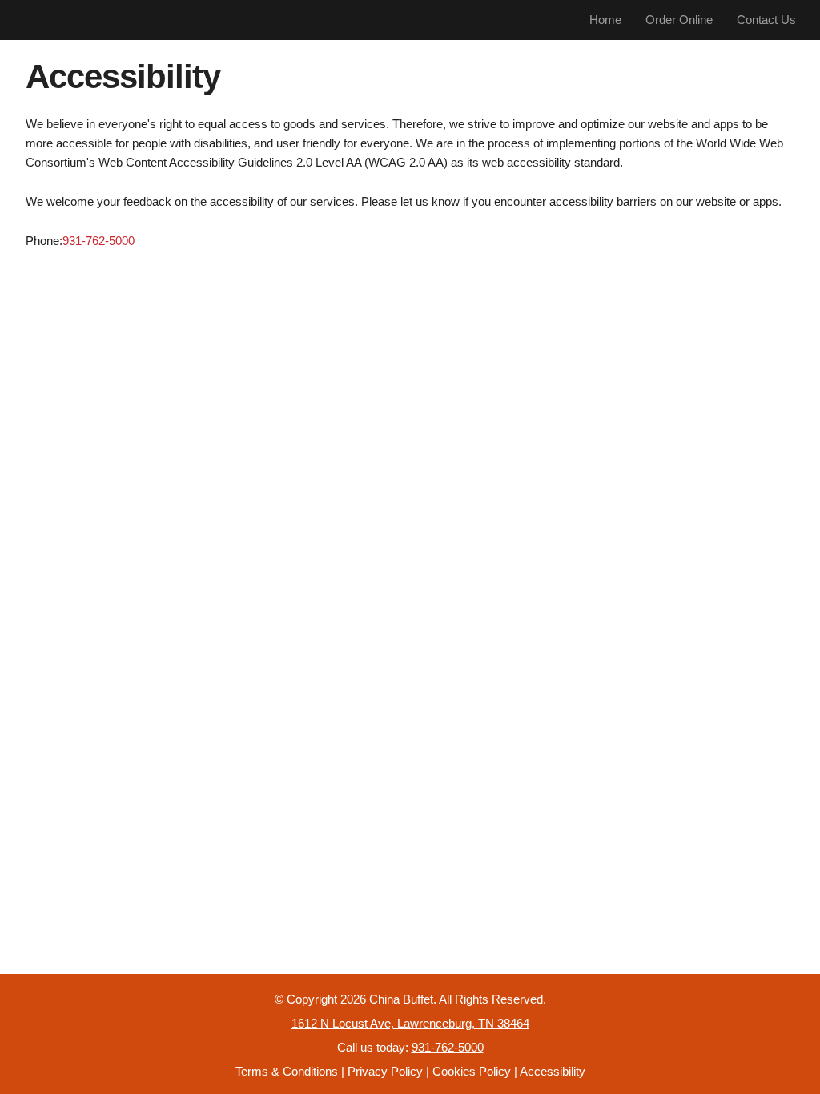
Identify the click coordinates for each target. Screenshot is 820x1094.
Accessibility (552, 1071)
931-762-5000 (98, 240)
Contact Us (766, 19)
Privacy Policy (385, 1071)
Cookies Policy (471, 1071)
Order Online (679, 19)
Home (605, 19)
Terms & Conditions (286, 1071)
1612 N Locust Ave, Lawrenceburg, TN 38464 (410, 1023)
